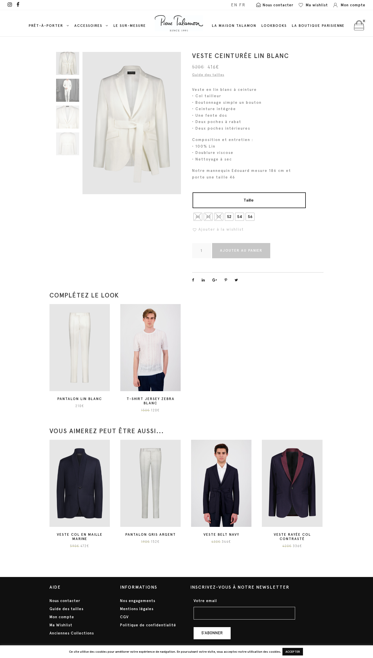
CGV (124, 617)
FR (242, 4)
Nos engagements (137, 601)
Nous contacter (64, 601)
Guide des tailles (208, 75)
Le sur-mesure (129, 26)
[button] (218, 229)
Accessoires (88, 26)
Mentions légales (137, 609)
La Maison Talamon (234, 26)
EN (234, 4)
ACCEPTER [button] (292, 651)
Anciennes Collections (71, 633)
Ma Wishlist (60, 625)
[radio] (198, 217)
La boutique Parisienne (318, 26)
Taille (248, 200)
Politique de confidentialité (148, 625)
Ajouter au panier (241, 250)
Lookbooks (274, 26)
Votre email (205, 601)
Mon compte (61, 617)
